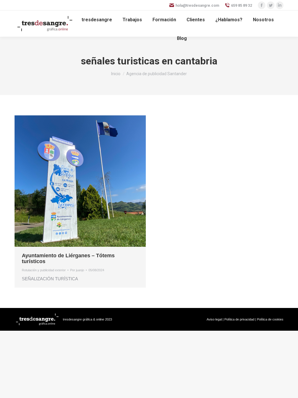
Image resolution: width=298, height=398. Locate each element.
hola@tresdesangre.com (197, 5)
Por (77, 270)
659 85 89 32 (241, 5)
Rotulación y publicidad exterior (44, 270)
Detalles (88, 181)
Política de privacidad (239, 319)
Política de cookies (270, 319)
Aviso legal (214, 319)
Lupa (72, 181)
